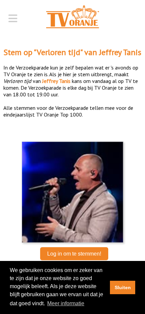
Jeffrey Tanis (120, 52)
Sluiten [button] (123, 287)
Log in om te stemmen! (74, 254)
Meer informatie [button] (65, 303)
